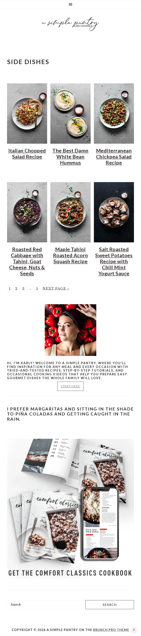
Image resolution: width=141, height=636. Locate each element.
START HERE (70, 386)
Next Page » (56, 288)
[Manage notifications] (134, 630)
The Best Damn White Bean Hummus (70, 156)
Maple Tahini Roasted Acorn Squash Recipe (70, 255)
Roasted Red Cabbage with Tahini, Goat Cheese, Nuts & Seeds (27, 261)
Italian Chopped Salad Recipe (27, 153)
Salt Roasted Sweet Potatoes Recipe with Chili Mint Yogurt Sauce (113, 261)
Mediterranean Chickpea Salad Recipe (114, 156)
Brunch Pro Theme (111, 630)
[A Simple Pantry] (70, 32)
